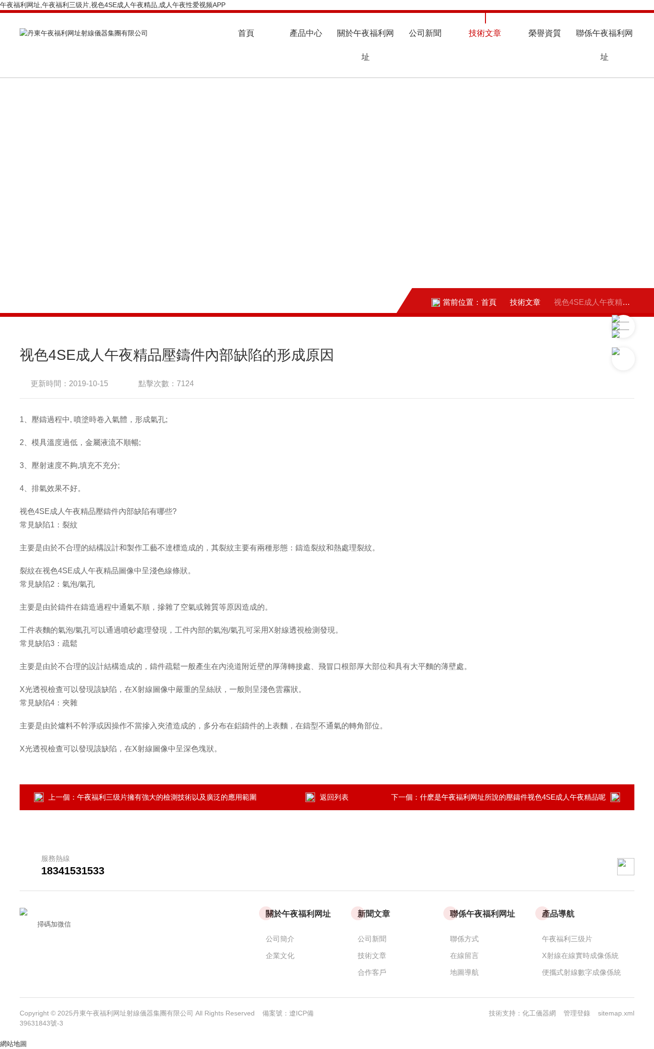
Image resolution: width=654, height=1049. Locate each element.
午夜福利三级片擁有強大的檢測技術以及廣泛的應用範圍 (167, 797)
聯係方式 (464, 939)
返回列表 (334, 797)
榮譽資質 (545, 33)
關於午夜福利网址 (365, 45)
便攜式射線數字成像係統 (581, 972)
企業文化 (280, 955)
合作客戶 (372, 972)
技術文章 (485, 33)
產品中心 (306, 33)
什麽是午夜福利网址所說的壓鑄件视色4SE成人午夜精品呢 (513, 797)
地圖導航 (464, 972)
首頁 (246, 33)
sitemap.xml (616, 1013)
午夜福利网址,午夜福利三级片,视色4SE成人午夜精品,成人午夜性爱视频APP (113, 5)
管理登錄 (577, 1013)
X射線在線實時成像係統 (580, 955)
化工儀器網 (543, 1013)
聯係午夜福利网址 (604, 45)
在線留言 (464, 955)
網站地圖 (13, 1044)
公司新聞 (425, 33)
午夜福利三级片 (567, 939)
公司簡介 (280, 939)
